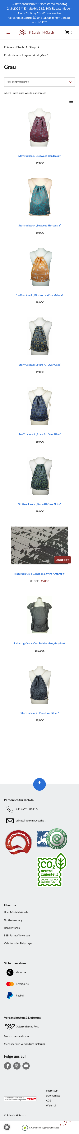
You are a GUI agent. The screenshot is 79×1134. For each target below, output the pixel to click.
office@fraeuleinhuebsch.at (30, 820)
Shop (32, 47)
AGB (48, 1100)
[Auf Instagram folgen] (17, 1066)
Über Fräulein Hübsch (16, 912)
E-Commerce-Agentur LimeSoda (44, 1127)
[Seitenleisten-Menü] (72, 102)
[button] (7, 1127)
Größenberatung (13, 920)
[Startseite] (36, 32)
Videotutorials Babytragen (18, 943)
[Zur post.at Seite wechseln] (56, 869)
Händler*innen (12, 927)
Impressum (52, 1090)
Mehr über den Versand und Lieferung (24, 1043)
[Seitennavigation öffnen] (9, 32)
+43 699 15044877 (27, 809)
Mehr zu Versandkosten (17, 1036)
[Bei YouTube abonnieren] (26, 1066)
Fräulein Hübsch (14, 47)
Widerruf (51, 1105)
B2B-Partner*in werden (17, 935)
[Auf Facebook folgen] (7, 1066)
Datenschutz (53, 1095)
